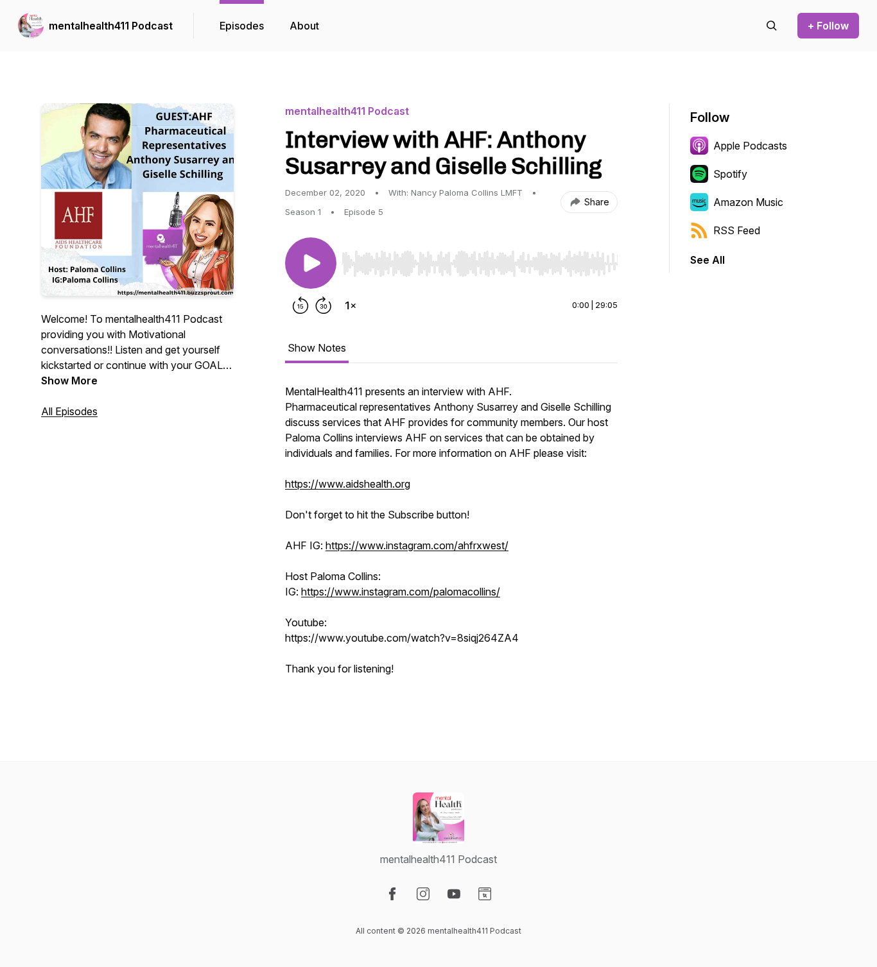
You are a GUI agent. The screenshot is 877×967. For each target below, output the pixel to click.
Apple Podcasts (750, 145)
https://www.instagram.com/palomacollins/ (400, 591)
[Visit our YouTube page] (453, 893)
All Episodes (69, 411)
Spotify (730, 173)
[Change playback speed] (350, 305)
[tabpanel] (451, 536)
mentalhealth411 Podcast (111, 25)
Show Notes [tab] (317, 347)
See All (707, 259)
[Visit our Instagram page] (423, 893)
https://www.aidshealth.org (347, 483)
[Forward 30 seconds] (324, 305)
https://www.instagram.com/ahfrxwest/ (417, 545)
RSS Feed (736, 230)
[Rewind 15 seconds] (300, 305)
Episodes (242, 25)
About (304, 25)
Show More (69, 380)
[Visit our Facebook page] (392, 893)
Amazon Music (748, 202)
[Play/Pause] (310, 263)
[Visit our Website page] (484, 893)
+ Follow (828, 25)
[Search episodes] (772, 25)
